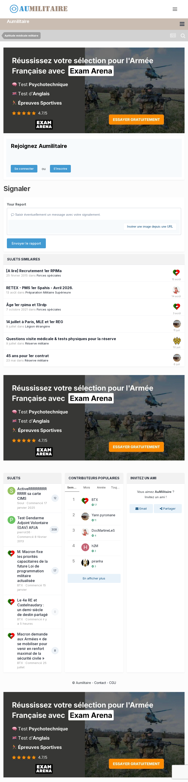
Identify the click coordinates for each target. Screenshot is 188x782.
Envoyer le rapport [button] (26, 243)
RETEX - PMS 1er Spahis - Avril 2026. (39, 287)
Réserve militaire (37, 343)
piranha (97, 561)
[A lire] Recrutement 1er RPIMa (34, 270)
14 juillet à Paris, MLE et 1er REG (34, 321)
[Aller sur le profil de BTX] (176, 273)
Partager (169, 508)
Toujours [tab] (117, 487)
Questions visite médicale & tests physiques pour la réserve (61, 338)
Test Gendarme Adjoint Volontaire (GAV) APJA (32, 523)
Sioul (20, 503)
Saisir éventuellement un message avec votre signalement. (57, 214)
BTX (20, 585)
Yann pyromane (103, 515)
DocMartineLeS (103, 530)
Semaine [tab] (73, 487)
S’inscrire (60, 168)
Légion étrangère (37, 326)
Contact (100, 683)
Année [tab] (101, 487)
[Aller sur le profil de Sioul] (11, 491)
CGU (112, 683)
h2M (95, 546)
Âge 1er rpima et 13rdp (26, 304)
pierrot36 (23, 532)
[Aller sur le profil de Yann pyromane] (177, 324)
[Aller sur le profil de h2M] (85, 547)
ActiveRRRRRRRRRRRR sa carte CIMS (32, 493)
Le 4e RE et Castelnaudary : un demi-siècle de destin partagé (32, 607)
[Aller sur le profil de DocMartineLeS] (176, 290)
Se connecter (24, 168)
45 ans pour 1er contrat (27, 355)
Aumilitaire (18, 21)
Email (142, 508)
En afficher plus (94, 578)
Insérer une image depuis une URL (150, 226)
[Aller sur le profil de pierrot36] (11, 520)
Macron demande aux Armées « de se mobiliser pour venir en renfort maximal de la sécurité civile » (32, 646)
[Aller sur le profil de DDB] (177, 341)
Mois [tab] (86, 487)
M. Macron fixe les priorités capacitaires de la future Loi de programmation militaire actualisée (32, 566)
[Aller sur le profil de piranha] (85, 563)
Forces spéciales (49, 275)
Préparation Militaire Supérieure (48, 292)
